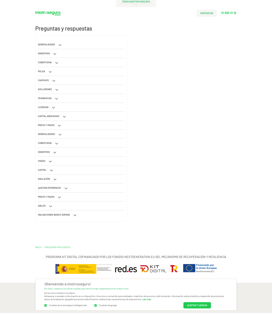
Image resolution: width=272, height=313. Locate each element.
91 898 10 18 (228, 13)
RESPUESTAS (206, 13)
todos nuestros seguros (136, 1)
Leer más (146, 299)
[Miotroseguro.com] (47, 14)
